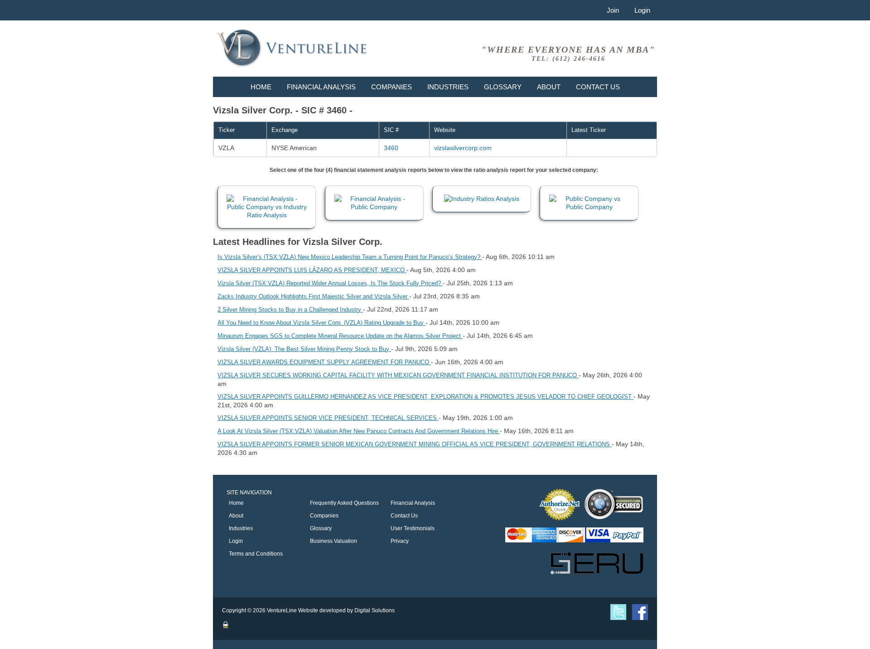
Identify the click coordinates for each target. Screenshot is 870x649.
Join (613, 10)
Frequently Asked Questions (344, 503)
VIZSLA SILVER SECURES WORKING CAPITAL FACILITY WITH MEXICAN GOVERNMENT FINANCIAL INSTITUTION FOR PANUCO (398, 375)
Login (642, 10)
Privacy (400, 541)
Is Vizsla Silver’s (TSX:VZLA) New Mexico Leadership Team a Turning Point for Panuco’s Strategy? (350, 257)
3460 (391, 147)
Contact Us (598, 87)
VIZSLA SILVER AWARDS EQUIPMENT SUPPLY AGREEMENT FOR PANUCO (324, 362)
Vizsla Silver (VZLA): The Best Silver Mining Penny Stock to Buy (304, 349)
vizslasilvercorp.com (463, 147)
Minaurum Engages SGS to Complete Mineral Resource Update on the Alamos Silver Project (340, 335)
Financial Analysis (321, 87)
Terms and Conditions (256, 554)
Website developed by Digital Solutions (346, 610)
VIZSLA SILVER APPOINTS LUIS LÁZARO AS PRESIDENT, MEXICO (312, 270)
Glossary (503, 87)
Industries (448, 87)
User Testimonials (413, 528)
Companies (391, 87)
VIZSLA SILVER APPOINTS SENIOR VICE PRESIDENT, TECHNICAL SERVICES (328, 418)
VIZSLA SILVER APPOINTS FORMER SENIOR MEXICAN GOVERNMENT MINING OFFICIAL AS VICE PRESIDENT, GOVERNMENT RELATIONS (415, 444)
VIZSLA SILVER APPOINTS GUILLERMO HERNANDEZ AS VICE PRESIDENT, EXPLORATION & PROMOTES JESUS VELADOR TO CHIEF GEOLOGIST (425, 396)
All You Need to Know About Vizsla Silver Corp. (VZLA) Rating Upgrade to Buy (321, 322)
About (549, 87)
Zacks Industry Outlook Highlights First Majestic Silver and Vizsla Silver (313, 296)
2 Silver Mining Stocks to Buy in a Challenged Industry (290, 309)
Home (261, 87)
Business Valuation (333, 541)
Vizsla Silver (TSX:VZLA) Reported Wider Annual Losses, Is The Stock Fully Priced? (330, 283)
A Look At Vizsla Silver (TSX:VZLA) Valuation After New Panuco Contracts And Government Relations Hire (359, 431)
